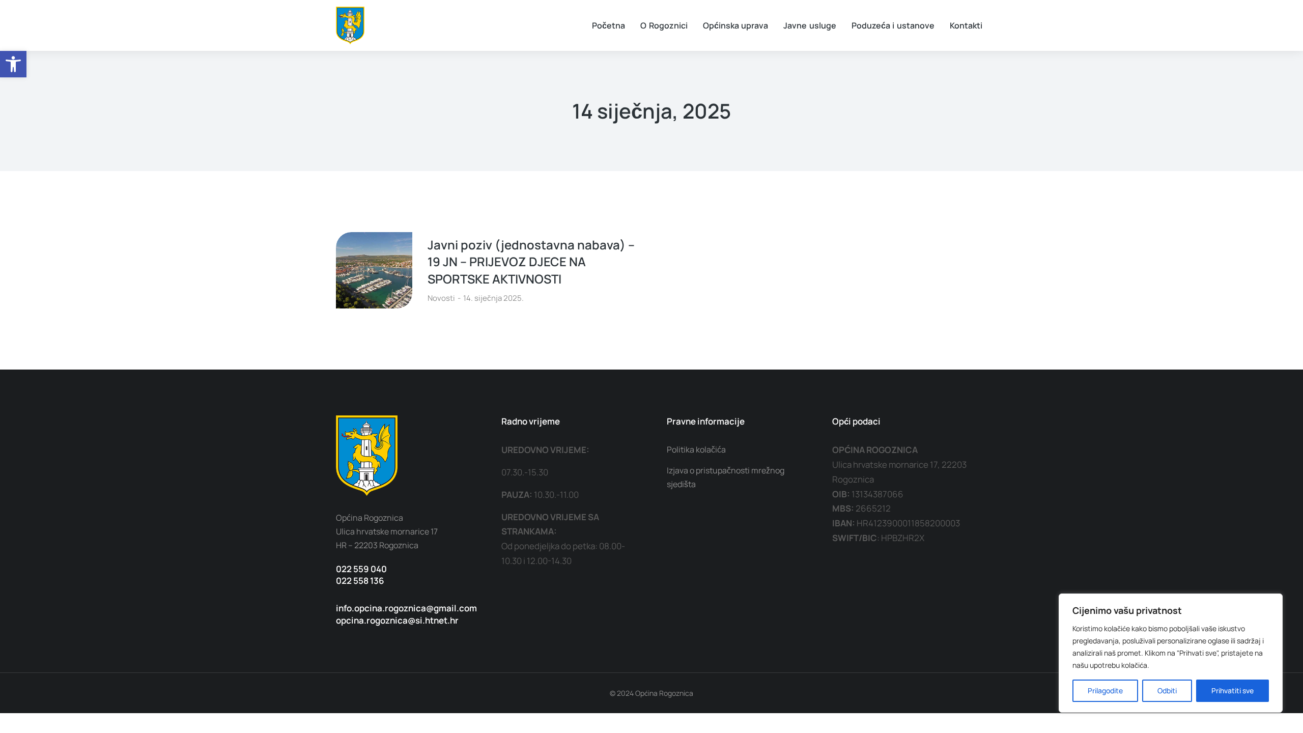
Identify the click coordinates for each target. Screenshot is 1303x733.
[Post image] (374, 270)
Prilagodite (1105, 690)
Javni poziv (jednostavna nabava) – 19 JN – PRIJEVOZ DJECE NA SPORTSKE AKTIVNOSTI (531, 261)
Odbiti (1167, 690)
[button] (13, 64)
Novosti (441, 298)
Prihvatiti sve (1232, 690)
